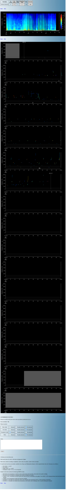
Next (5, 8)
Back (2, 8)
